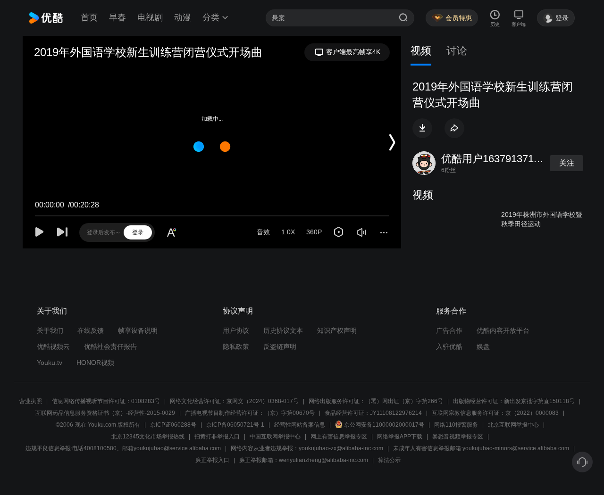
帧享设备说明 (138, 330)
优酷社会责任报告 (110, 346)
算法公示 (389, 460)
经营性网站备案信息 (299, 424)
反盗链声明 (279, 346)
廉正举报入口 (212, 460)
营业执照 (30, 401)
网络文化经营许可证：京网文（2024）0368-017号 (234, 401)
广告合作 (449, 330)
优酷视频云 (53, 346)
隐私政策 (236, 346)
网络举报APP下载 (399, 436)
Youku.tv (49, 362)
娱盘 (483, 346)
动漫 (182, 17)
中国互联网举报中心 (275, 436)
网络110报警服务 (456, 424)
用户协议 (236, 330)
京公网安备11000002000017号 (384, 424)
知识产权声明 (337, 330)
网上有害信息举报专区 (338, 436)
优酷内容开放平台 (503, 330)
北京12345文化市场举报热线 (148, 436)
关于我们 (50, 330)
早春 (117, 17)
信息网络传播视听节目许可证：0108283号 (106, 401)
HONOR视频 (95, 362)
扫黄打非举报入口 (217, 436)
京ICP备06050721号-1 (235, 424)
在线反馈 (90, 330)
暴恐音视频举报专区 (457, 436)
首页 (89, 17)
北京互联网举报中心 (513, 424)
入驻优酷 (449, 346)
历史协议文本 (283, 330)
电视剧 (150, 17)
